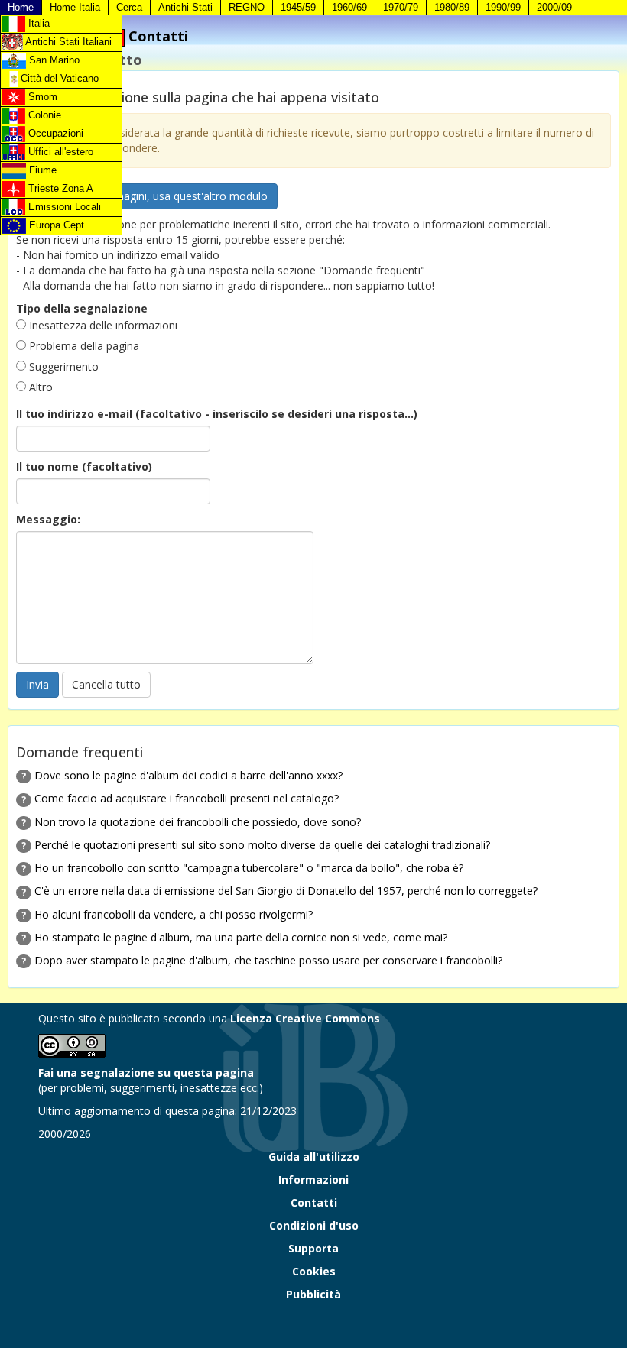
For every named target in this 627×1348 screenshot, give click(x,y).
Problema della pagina (82, 346)
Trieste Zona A (59, 188)
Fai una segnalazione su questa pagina (146, 1072)
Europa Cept (55, 225)
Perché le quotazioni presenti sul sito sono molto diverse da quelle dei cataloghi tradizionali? (262, 845)
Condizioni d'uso (314, 1225)
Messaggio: (48, 519)
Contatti (314, 1202)
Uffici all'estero (59, 151)
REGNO (247, 7)
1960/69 (349, 7)
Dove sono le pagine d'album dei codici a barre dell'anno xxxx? (188, 775)
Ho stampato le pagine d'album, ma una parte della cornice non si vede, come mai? (240, 937)
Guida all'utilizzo (313, 1156)
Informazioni (313, 1179)
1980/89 (451, 7)
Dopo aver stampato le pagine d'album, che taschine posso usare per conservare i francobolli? (268, 960)
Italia (37, 23)
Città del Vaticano (58, 78)
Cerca (129, 7)
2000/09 (554, 7)
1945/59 (298, 7)
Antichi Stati (185, 7)
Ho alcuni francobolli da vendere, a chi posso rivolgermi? (173, 914)
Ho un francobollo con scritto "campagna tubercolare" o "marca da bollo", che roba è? (248, 867)
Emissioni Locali (63, 206)
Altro (39, 387)
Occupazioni (54, 133)
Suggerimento (62, 366)
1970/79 (400, 7)
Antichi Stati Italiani (67, 41)
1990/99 (503, 7)
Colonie (43, 115)
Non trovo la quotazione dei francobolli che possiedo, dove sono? (197, 822)
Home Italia (75, 7)
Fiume (41, 170)
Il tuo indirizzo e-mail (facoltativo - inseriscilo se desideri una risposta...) (216, 414)
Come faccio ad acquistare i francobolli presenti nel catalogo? (186, 798)
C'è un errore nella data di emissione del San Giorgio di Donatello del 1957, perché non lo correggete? (286, 890)
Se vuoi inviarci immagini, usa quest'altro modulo (147, 196)
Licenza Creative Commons (305, 1018)
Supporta (313, 1248)
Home (21, 7)
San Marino (53, 60)
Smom (41, 96)
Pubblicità (313, 1294)
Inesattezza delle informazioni (101, 325)
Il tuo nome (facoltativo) (84, 466)
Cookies (314, 1271)
